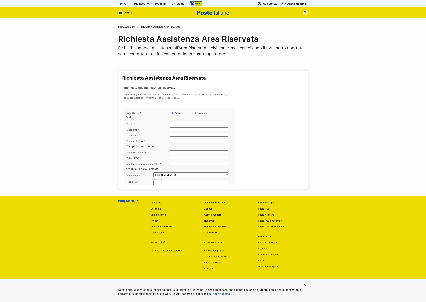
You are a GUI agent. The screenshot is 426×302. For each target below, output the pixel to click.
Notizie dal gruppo (214, 250)
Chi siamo (155, 208)
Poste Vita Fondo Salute (271, 226)
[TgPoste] (196, 3)
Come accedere (212, 214)
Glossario (209, 268)
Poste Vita (263, 208)
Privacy (154, 220)
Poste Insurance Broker (270, 220)
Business (139, 3)
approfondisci (221, 293)
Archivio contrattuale (215, 256)
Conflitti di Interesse (161, 226)
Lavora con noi (158, 232)
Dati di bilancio (158, 214)
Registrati (209, 220)
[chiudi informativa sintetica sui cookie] (305, 285)
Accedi (208, 208)
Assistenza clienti (267, 242)
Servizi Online (211, 232)
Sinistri (261, 260)
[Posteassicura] (131, 201)
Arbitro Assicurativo (268, 254)
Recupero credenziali (215, 226)
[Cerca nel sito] (305, 13)
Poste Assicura (126, 26)
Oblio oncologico (213, 262)
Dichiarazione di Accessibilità (166, 250)
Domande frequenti (268, 266)
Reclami (262, 248)
